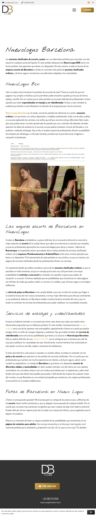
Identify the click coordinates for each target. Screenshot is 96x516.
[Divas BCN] (7, 10)
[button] (90, 2)
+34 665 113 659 (50, 498)
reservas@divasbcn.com (50, 502)
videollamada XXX (40, 339)
